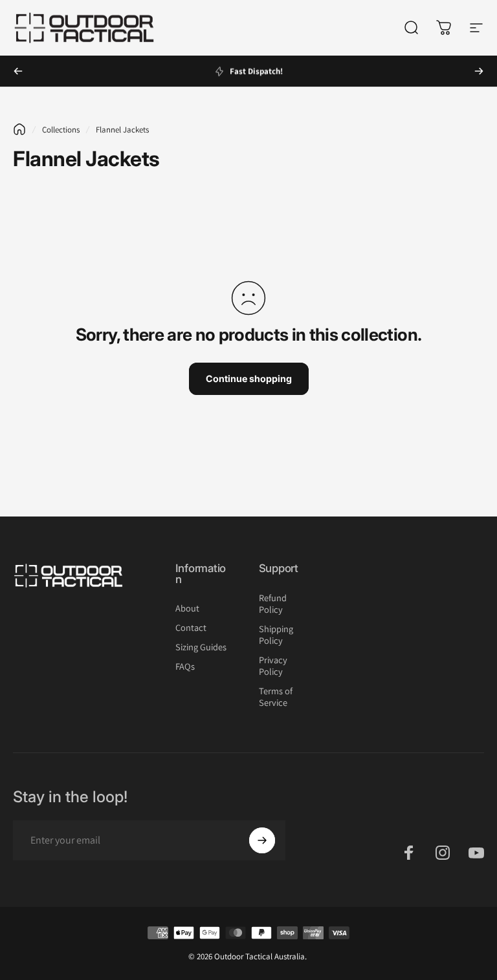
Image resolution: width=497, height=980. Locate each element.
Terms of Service (276, 696)
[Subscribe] (262, 840)
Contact (190, 628)
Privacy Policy (273, 665)
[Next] (479, 71)
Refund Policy (273, 603)
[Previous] (18, 71)
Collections (61, 129)
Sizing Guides (200, 647)
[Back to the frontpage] (19, 129)
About (187, 608)
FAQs (185, 666)
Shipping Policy (276, 634)
